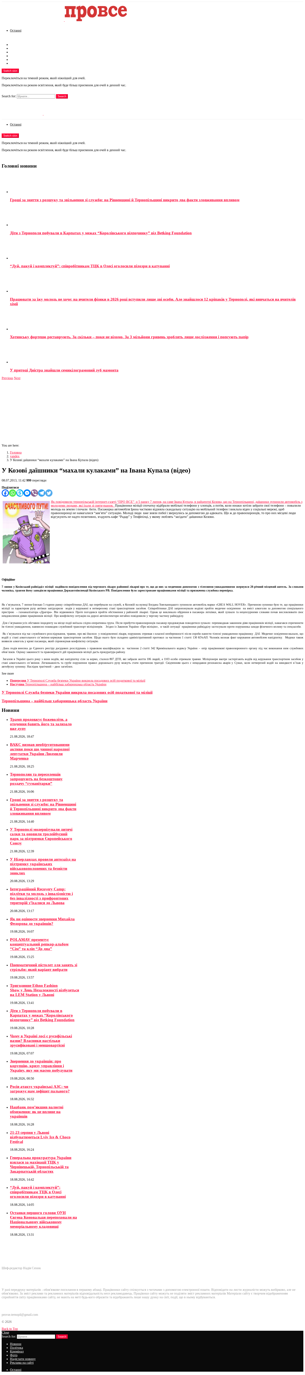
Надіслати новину (23, 59)
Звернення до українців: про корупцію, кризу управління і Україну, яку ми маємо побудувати (41, 1066)
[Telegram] (41, 493)
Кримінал (17, 52)
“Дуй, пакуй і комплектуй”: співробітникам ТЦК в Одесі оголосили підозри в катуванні (90, 266)
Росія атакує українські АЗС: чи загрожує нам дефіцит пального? (40, 1088)
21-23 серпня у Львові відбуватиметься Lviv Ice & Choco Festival (40, 1137)
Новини (15, 44)
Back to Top (10, 1329)
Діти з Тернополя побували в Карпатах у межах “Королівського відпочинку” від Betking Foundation (101, 233)
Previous (7, 378)
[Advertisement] (152, 411)
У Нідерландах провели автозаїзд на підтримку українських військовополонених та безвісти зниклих (43, 866)
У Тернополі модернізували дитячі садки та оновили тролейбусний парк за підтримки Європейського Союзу (41, 836)
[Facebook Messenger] (27, 493)
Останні (15, 30)
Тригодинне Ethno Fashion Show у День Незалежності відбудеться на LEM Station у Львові (44, 990)
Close (5, 1332)
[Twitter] (48, 493)
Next (17, 378)
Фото (13, 56)
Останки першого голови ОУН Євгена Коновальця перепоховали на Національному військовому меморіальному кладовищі (43, 1220)
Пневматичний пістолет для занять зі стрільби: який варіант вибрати (43, 967)
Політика (16, 48)
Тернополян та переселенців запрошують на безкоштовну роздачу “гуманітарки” (36, 779)
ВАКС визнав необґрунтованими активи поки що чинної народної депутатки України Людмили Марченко (40, 751)
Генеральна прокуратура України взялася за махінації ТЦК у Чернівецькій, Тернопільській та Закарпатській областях (40, 1164)
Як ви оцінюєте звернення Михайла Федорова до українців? (42, 921)
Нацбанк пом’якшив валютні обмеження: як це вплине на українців (36, 1111)
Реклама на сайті (22, 63)
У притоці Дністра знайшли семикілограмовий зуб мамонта (64, 370)
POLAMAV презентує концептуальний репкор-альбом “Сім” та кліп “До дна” (39, 944)
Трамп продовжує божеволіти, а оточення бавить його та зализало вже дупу (41, 724)
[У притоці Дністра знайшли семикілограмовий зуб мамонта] (156, 353)
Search (62, 96)
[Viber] (34, 493)
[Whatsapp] (12, 493)
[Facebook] (5, 493)
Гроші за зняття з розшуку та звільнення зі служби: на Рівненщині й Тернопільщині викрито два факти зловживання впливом (124, 200)
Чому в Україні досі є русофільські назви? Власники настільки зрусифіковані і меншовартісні (41, 1040)
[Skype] (19, 493)
